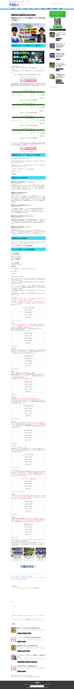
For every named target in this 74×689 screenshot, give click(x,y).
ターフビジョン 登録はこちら (16, 320)
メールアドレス (14, 606)
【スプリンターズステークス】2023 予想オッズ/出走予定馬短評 (60, 65)
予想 (19, 8)
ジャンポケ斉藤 (13, 579)
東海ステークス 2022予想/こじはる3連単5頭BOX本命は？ (28, 628)
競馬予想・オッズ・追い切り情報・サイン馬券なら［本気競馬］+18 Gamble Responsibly (37, 684)
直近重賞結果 (55, 8)
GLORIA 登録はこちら (15, 514)
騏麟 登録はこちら (14, 394)
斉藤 (22, 579)
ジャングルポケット (30, 577)
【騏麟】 (12, 371)
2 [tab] (26, 563)
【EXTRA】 (13, 421)
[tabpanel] (16, 554)
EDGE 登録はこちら (14, 346)
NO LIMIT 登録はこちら (15, 418)
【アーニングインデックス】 (16, 469)
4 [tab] (29, 563)
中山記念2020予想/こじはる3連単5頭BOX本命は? (27, 666)
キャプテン (19, 577)
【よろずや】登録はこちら (16, 467)
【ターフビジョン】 (14, 297)
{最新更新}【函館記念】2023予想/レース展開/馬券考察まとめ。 (40, 557)
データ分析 (25, 8)
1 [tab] (25, 563)
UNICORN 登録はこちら (15, 368)
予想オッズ (37, 8)
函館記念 (27, 576)
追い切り (31, 8)
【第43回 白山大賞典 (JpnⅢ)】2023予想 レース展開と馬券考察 (61, 55)
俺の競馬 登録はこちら (15, 537)
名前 (13, 602)
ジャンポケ (43, 577)
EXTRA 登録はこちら (15, 443)
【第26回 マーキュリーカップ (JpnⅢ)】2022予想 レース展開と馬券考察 (27, 676)
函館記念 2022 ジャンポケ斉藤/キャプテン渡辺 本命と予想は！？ (28, 557)
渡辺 (26, 579)
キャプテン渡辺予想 (15, 576)
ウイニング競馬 (14, 577)
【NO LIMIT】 (13, 397)
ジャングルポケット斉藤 (37, 577)
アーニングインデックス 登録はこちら (18, 491)
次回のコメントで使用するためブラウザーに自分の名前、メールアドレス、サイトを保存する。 (28, 616)
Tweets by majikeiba (53, 86)
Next (45, 556)
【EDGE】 (13, 322)
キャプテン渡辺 (23, 577)
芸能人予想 (13, 8)
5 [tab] (31, 563)
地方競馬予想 (49, 8)
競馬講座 (60, 8)
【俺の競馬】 (13, 517)
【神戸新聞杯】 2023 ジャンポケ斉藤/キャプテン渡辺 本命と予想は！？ (61, 76)
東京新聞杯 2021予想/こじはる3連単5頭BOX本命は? (27, 645)
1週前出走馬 (43, 8)
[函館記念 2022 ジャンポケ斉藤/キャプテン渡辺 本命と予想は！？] (30, 566)
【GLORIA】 (13, 494)
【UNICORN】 (13, 348)
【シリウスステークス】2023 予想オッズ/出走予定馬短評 (60, 34)
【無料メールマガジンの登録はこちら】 (28, 76)
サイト (13, 611)
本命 (24, 579)
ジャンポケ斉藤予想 (22, 576)
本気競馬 (37, 682)
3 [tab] (28, 563)
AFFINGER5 (46, 687)
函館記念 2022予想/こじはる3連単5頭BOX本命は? (23, 675)
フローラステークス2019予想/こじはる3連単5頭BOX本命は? (29, 637)
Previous (12, 556)
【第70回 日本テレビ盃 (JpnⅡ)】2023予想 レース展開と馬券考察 (60, 45)
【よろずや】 (13, 445)
